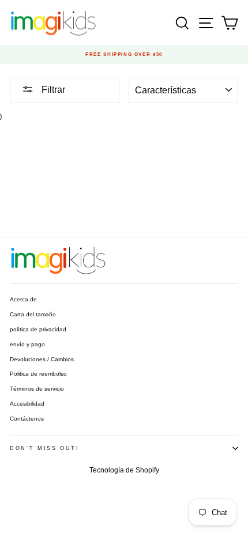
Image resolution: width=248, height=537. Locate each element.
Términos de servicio (37, 388)
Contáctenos (27, 418)
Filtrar (52, 89)
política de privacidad (38, 329)
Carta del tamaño (33, 314)
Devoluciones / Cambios (42, 359)
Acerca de (23, 299)
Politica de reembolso (38, 373)
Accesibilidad (27, 403)
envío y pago (27, 344)
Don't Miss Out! (45, 448)
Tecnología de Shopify (124, 470)
